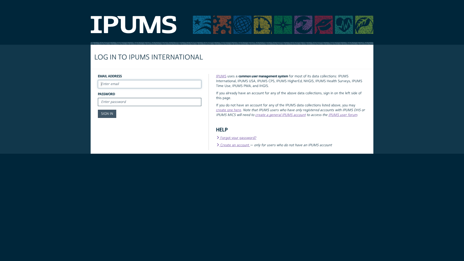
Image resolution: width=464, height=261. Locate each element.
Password (106, 94)
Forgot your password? (237, 138)
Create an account (234, 145)
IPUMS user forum (342, 115)
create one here (228, 110)
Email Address (110, 76)
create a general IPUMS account (280, 115)
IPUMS (221, 76)
